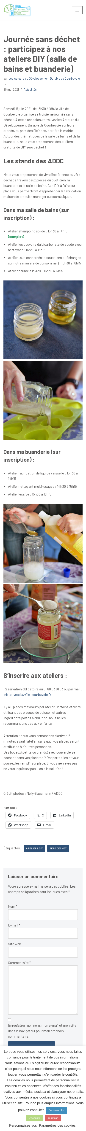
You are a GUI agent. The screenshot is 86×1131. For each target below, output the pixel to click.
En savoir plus (56, 1110)
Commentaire (19, 963)
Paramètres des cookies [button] (57, 1125)
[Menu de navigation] (77, 10)
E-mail (14, 925)
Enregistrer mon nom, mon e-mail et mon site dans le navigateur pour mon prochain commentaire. (42, 1030)
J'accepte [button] (34, 1118)
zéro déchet (58, 848)
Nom (12, 906)
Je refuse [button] (53, 1118)
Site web (14, 944)
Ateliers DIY (34, 848)
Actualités (30, 89)
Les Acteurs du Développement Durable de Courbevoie (44, 78)
